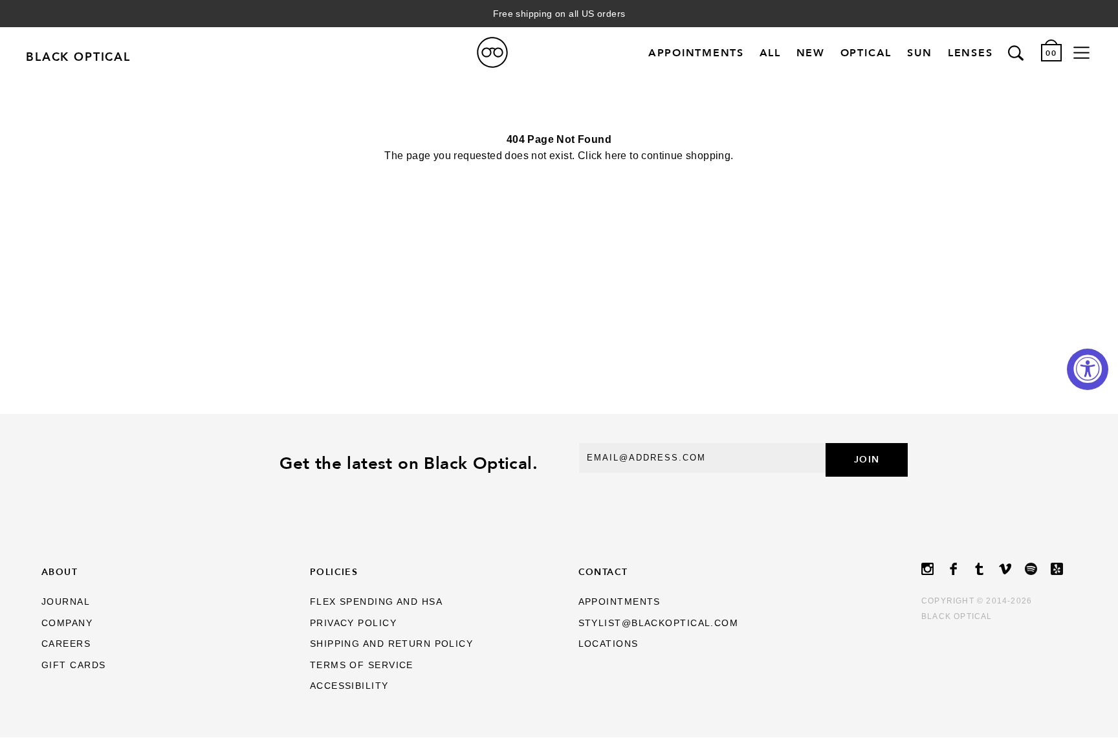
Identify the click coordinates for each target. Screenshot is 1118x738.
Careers (66, 643)
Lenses (970, 53)
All (770, 53)
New (810, 53)
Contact (603, 572)
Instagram (934, 569)
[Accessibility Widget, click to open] (1087, 369)
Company (67, 623)
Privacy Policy (353, 623)
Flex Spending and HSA (376, 601)
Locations (608, 643)
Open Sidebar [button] (1081, 52)
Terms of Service (361, 665)
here (616, 155)
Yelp (1064, 569)
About (59, 572)
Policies (334, 572)
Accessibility (349, 685)
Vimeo (1012, 569)
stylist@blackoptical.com (658, 623)
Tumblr (986, 569)
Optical (866, 53)
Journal (65, 601)
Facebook (960, 569)
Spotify (1038, 569)
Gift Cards (73, 665)
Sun (919, 53)
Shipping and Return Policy (391, 643)
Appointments (696, 53)
